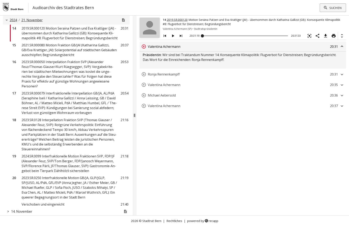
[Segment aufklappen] (342, 74)
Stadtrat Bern (151, 221)
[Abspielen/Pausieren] (173, 36)
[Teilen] (317, 36)
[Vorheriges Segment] (165, 36)
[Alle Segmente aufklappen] (342, 36)
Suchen (335, 8)
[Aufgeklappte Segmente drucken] (334, 36)
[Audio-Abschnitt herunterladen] (326, 36)
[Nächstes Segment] (181, 36)
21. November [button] (32, 20)
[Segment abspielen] (144, 46)
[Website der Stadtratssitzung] (123, 20)
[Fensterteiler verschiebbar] (135, 115)
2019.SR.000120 (177, 20)
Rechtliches (174, 221)
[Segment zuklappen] (342, 46)
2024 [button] (13, 20)
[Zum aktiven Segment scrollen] (309, 36)
